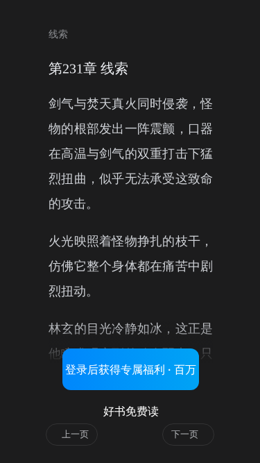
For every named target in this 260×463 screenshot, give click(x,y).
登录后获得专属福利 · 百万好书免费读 (130, 376)
